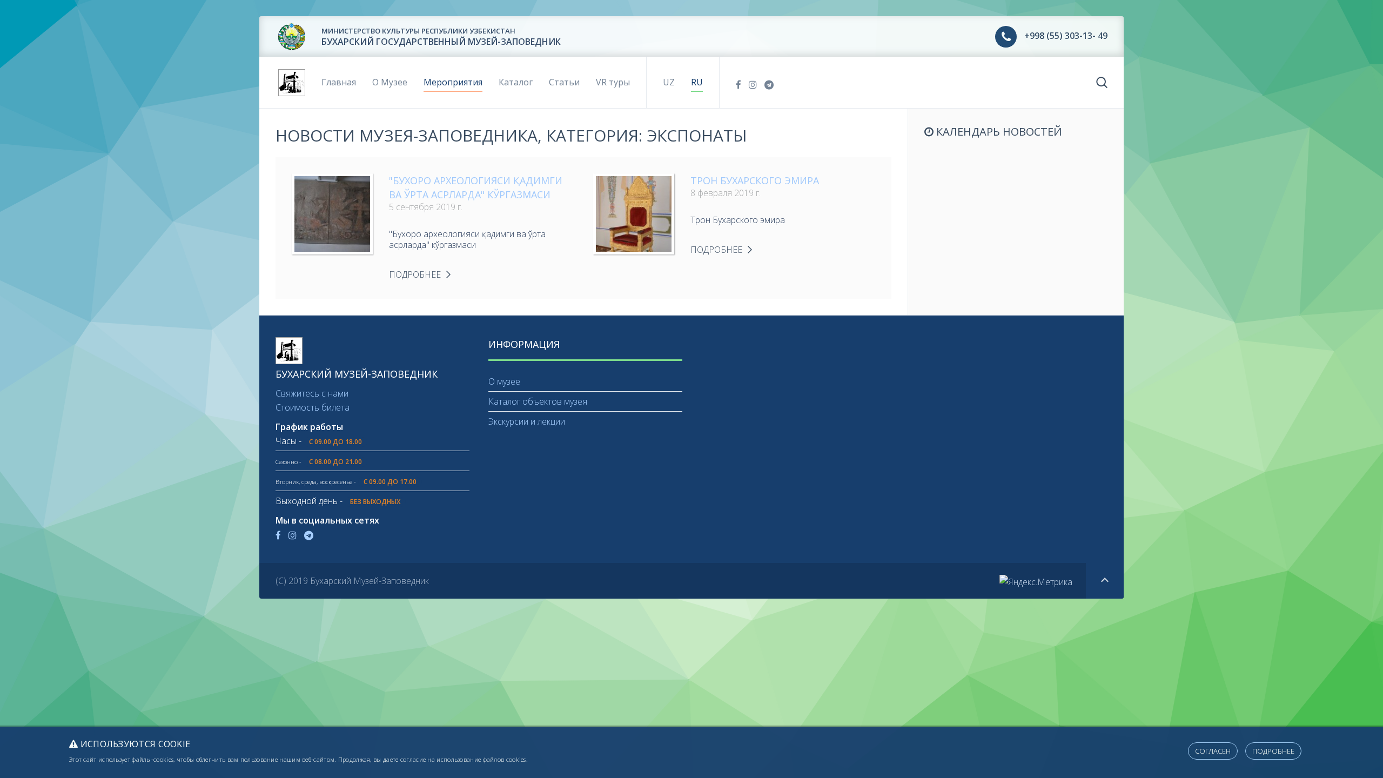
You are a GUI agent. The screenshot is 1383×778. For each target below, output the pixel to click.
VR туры (613, 82)
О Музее (389, 82)
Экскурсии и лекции (526, 421)
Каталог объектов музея (537, 401)
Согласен (1213, 751)
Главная (338, 82)
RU (697, 82)
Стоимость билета (313, 407)
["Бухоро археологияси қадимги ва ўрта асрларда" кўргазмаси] (332, 213)
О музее (504, 381)
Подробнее (1273, 751)
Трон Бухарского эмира (754, 180)
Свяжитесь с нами (312, 393)
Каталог (516, 82)
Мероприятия (453, 82)
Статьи (564, 82)
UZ (669, 82)
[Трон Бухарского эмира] (634, 213)
